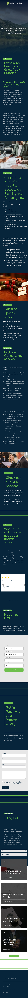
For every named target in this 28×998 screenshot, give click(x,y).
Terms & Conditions (18, 783)
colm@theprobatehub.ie (11, 739)
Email (3, 764)
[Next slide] (25, 585)
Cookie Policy (6, 987)
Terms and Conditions (9, 989)
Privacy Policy (6, 984)
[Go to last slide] (3, 585)
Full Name (4, 753)
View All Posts (14, 955)
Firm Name (4, 758)
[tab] (10, 600)
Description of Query (7, 770)
